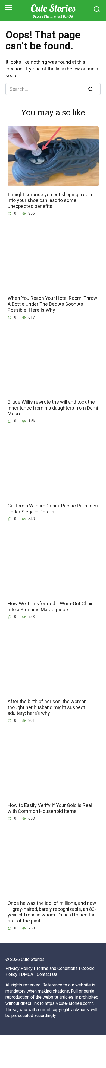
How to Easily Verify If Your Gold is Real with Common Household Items (50, 808)
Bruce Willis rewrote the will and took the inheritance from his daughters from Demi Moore (53, 407)
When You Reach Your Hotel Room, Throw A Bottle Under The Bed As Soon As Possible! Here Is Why (52, 304)
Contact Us (47, 974)
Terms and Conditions (57, 968)
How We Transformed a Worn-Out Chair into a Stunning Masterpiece (50, 606)
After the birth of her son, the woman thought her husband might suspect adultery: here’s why (47, 707)
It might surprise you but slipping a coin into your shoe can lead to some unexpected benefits (50, 200)
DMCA (27, 974)
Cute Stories (53, 8)
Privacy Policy (19, 968)
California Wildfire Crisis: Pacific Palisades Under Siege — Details (53, 508)
